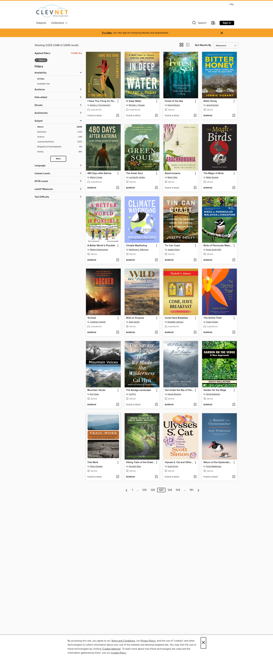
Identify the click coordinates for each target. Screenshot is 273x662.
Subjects (41, 23)
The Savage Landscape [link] (138, 390)
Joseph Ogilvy (173, 249)
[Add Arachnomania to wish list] (195, 188)
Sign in (227, 23)
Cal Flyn (132, 394)
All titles (40, 79)
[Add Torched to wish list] (118, 333)
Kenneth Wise (135, 466)
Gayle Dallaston (213, 394)
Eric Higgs (94, 394)
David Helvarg (173, 105)
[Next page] (198, 490)
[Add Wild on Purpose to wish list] (156, 333)
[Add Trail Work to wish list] (118, 477)
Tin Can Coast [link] (172, 245)
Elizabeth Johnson (175, 322)
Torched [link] (91, 318)
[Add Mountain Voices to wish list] (118, 405)
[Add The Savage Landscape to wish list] (156, 405)
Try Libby (107, 33)
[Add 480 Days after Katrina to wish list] (118, 188)
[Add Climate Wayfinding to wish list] (156, 260)
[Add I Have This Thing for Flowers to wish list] (118, 116)
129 (178, 490)
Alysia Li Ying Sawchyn (100, 105)
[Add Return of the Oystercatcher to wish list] (234, 477)
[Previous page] (127, 490)
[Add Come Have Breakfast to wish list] (195, 333)
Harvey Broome (174, 394)
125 (144, 490)
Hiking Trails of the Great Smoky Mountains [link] (140, 462)
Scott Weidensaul (213, 466)
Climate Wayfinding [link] (136, 245)
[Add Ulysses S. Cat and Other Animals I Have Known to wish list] (195, 477)
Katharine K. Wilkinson (139, 249)
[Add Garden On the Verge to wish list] (234, 405)
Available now (43, 84)
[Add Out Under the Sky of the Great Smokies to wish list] (195, 405)
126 (153, 490)
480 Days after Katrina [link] (99, 173)
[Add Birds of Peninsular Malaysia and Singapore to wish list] (234, 260)
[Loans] (213, 23)
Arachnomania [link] (172, 173)
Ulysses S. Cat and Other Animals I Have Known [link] (179, 462)
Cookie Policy (118, 652)
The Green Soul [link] (134, 173)
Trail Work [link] (92, 462)
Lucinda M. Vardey (137, 177)
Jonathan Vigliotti (98, 322)
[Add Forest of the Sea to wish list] (195, 116)
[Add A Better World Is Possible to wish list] (118, 260)
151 (191, 490)
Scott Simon (172, 466)
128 (170, 490)
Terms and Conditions (123, 640)
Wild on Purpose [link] (135, 318)
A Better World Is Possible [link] (101, 245)
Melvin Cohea (96, 177)
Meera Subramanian (99, 249)
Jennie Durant (212, 105)
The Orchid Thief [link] (212, 318)
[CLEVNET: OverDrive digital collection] (52, 11)
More (58, 158)
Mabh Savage (212, 177)
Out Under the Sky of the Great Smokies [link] (179, 390)
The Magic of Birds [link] (213, 173)
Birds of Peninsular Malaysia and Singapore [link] (217, 245)
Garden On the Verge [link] (214, 390)
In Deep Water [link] (133, 101)
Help (232, 4)
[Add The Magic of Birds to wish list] (234, 188)
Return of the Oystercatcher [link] (217, 462)
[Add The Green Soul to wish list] (156, 188)
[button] (199, 23)
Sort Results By (203, 45)
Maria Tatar (172, 177)
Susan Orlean (212, 322)
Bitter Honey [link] (210, 101)
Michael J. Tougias (137, 105)
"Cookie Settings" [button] (111, 648)
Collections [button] (58, 23)
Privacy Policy (148, 640)
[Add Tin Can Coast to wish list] (195, 260)
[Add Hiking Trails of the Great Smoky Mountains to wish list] (156, 477)
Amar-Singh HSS (213, 249)
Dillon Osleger (96, 466)
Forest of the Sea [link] (174, 101)
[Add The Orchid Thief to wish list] (234, 333)
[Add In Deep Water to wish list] (156, 116)
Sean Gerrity (134, 322)
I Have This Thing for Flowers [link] (101, 101)
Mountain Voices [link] (96, 390)
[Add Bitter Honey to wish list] (234, 116)
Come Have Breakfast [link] (176, 318)
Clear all (76, 53)
